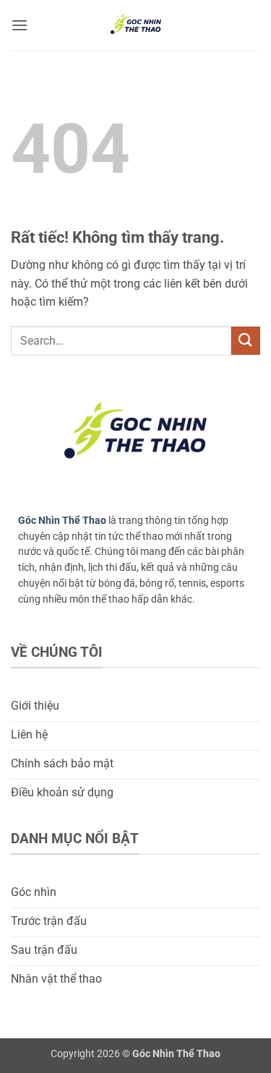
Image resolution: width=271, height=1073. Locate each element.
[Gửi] (245, 341)
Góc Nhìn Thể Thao (62, 520)
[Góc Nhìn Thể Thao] (136, 25)
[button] (19, 25)
